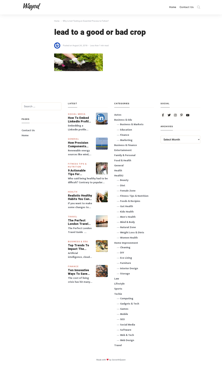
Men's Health (128, 217)
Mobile (124, 314)
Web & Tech (127, 335)
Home (172, 7)
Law (116, 279)
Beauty (124, 180)
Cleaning (125, 247)
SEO (122, 319)
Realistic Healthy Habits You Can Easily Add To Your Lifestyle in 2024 (80, 197)
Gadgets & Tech (129, 304)
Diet (122, 185)
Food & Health (122, 160)
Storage (125, 273)
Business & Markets (132, 124)
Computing (126, 298)
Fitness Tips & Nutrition (134, 196)
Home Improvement (126, 243)
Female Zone (128, 191)
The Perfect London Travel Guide (78, 222)
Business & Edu (78, 241)
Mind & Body (127, 222)
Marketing (126, 140)
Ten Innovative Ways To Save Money (78, 272)
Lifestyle (119, 284)
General (73, 139)
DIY (122, 253)
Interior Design (129, 268)
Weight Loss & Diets (132, 232)
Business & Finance (125, 145)
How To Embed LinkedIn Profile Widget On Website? (79, 119)
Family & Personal (124, 155)
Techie (118, 294)
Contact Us (187, 7)
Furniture (125, 263)
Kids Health (127, 212)
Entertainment (123, 150)
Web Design (127, 340)
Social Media (77, 114)
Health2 (118, 175)
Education (126, 130)
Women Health (129, 238)
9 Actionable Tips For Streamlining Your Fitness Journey (77, 172)
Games (124, 309)
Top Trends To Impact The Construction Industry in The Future (79, 247)
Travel (72, 216)
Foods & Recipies (130, 201)
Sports (118, 289)
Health (73, 192)
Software (125, 330)
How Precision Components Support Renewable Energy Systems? (80, 144)
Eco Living (126, 258)
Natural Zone (128, 227)
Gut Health (126, 206)
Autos (117, 115)
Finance (73, 266)
